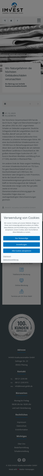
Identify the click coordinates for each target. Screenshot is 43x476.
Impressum (7, 256)
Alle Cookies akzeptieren (21, 251)
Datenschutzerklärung (10, 260)
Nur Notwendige (21, 238)
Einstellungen (21, 244)
